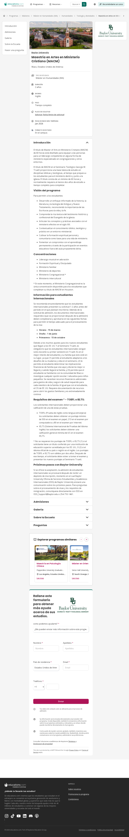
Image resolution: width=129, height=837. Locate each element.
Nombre (38, 643)
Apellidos (68, 643)
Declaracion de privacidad (43, 744)
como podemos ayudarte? (46, 623)
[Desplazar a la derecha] (123, 16)
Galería (8, 38)
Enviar (61, 701)
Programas (38, 4)
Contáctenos (73, 799)
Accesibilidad (119, 830)
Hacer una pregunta (14, 50)
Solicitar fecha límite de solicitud (49, 114)
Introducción (11, 26)
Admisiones (10, 32)
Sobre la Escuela (12, 44)
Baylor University (40, 52)
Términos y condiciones (87, 830)
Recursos (56, 4)
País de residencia (42, 662)
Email (66, 662)
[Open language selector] (94, 4)
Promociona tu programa (78, 794)
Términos (71, 741)
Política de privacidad (105, 830)
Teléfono (38, 681)
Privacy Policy (74, 750)
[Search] (84, 4)
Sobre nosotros (74, 789)
